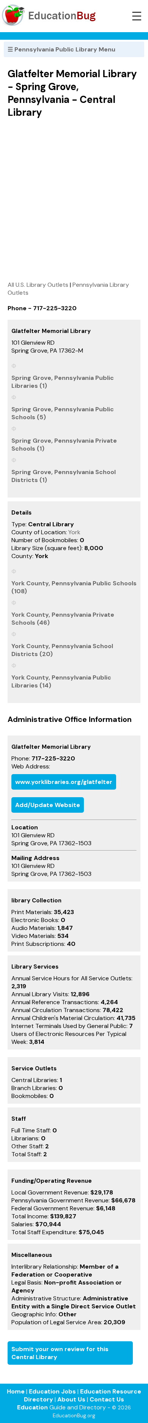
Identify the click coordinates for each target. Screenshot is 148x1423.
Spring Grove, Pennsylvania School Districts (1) (63, 476)
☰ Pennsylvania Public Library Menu (61, 49)
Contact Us (107, 1399)
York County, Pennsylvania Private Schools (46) (62, 619)
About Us (71, 1399)
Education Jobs (52, 1391)
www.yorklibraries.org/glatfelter (63, 782)
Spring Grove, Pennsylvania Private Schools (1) (64, 445)
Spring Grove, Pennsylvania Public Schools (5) (62, 413)
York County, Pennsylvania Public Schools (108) (74, 587)
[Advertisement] (74, 199)
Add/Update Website (47, 805)
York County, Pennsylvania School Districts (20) (62, 650)
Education (32, 1407)
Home (16, 1391)
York (74, 532)
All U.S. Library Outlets (38, 285)
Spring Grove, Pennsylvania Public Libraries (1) (62, 382)
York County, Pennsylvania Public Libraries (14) (61, 681)
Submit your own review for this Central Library (60, 1353)
